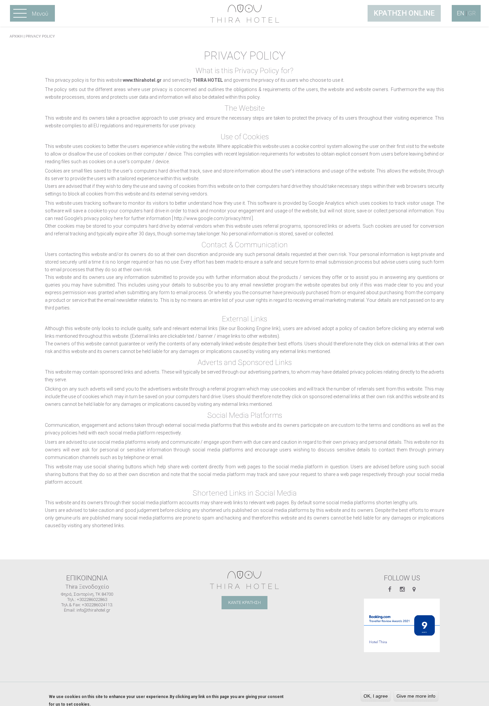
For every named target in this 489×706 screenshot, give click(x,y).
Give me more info (416, 696)
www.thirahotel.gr (142, 80)
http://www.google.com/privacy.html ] (213, 218)
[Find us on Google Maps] (414, 589)
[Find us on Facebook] (390, 589)
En (460, 13)
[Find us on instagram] (402, 589)
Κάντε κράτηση (244, 602)
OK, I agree (376, 696)
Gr (472, 13)
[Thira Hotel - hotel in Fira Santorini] (244, 13)
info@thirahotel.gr (93, 610)
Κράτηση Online (404, 13)
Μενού (32, 13)
